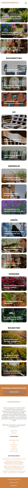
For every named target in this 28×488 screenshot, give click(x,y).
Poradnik (14, 274)
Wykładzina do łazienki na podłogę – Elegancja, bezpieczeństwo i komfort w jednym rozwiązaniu (14, 87)
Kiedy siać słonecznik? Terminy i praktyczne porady (12, 372)
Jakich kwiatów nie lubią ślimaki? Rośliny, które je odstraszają (11, 18)
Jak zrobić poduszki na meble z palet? (13, 156)
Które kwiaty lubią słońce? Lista (14, 459)
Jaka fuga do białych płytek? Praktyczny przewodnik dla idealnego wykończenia (14, 467)
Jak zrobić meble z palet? (13, 126)
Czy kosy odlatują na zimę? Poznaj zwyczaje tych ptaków (14, 233)
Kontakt (14, 433)
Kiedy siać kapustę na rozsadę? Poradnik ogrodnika (12, 248)
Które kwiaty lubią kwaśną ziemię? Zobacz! (14, 286)
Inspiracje (14, 166)
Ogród (14, 220)
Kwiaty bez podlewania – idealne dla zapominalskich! (13, 302)
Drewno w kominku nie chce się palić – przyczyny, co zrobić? (14, 471)
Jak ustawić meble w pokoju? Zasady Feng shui (14, 179)
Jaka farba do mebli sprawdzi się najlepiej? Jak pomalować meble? (13, 71)
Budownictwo (14, 58)
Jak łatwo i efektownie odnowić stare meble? (12, 140)
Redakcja (14, 431)
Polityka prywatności (14, 479)
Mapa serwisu (14, 482)
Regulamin (14, 485)
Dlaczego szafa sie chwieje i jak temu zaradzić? (11, 194)
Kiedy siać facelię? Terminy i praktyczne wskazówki (12, 340)
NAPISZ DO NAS (14, 392)
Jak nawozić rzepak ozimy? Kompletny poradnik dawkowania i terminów (13, 356)
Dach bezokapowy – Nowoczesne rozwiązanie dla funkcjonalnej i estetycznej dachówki (14, 102)
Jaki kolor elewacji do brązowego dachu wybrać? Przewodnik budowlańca (14, 462)
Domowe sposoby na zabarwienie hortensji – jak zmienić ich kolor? (11, 33)
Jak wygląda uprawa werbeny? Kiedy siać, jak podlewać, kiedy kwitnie (13, 210)
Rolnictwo (14, 328)
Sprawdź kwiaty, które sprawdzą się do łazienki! (13, 318)
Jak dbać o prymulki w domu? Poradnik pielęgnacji (12, 49)
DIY (14, 112)
